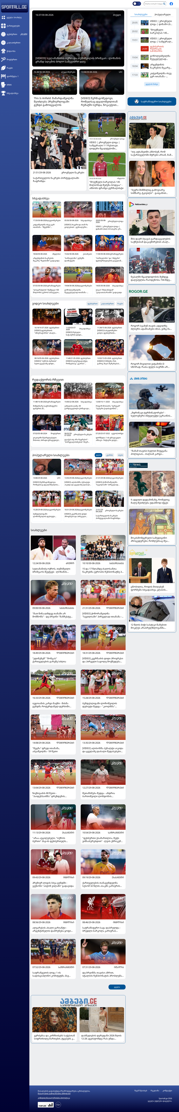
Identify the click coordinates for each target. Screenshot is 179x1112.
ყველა (117, 987)
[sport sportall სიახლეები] (171, 3)
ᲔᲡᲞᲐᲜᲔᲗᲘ (68, 832)
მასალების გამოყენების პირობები (54, 1093)
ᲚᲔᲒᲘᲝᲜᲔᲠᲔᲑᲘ (115, 608)
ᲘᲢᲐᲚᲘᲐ (119, 967)
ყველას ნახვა (152, 84)
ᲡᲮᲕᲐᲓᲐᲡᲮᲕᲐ (116, 563)
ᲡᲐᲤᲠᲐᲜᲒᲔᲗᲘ (116, 832)
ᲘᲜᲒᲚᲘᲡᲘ (68, 877)
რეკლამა (155, 1091)
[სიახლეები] (78, 1002)
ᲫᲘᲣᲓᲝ (70, 563)
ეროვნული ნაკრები (72, 172)
